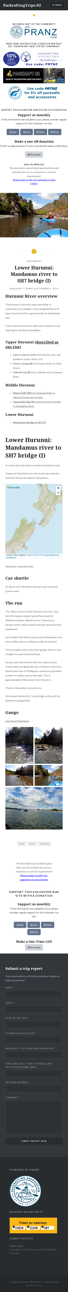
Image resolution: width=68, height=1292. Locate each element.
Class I (32, 843)
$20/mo (55, 132)
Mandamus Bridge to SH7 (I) (29, 422)
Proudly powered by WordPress (25, 1282)
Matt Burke (25, 288)
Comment (12, 1097)
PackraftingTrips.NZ (22, 5)
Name (9, 987)
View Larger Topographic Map (19, 566)
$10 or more (34, 154)
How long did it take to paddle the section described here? (28, 1065)
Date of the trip (16, 1018)
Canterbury (34, 261)
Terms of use (16, 1246)
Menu (58, 5)
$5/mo (26, 132)
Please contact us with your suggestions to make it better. (34, 181)
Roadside (44, 843)
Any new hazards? (17, 1082)
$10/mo (40, 132)
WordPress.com (34, 1285)
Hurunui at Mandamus (17, 720)
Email (9, 1003)
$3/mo (13, 132)
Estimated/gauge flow (20, 1033)
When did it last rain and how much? (29, 1048)
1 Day (21, 843)
